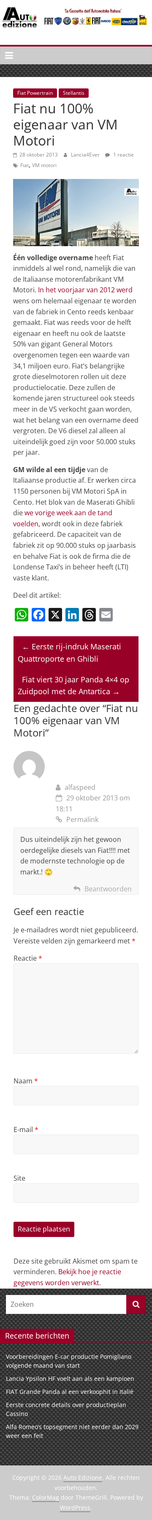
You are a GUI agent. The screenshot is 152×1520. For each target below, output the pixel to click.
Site (19, 1178)
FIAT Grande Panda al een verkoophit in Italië (69, 1392)
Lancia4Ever (86, 154)
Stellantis (73, 92)
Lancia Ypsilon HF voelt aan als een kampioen (70, 1378)
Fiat (24, 165)
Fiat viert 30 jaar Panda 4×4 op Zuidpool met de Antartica (73, 685)
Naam (26, 1081)
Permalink (82, 819)
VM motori (44, 165)
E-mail (26, 1129)
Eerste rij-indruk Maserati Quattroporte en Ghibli (69, 652)
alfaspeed (80, 787)
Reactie (28, 958)
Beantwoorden (108, 888)
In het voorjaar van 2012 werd (85, 289)
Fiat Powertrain (35, 92)
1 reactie (123, 154)
